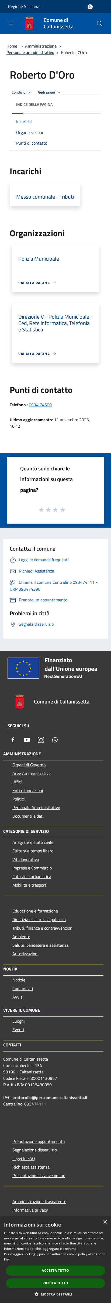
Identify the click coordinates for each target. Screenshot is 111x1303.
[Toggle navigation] (11, 23)
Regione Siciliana (23, 6)
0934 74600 (40, 404)
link (6, 1259)
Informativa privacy (30, 1210)
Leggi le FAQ (23, 1158)
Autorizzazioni (25, 953)
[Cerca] (99, 23)
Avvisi (17, 997)
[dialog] (55, 1259)
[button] (55, 1294)
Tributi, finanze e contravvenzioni (43, 928)
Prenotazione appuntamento (38, 1141)
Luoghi (18, 1021)
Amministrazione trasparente (39, 1201)
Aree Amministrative (31, 773)
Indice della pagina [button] (34, 104)
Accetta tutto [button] (55, 1270)
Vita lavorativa (25, 859)
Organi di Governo (29, 764)
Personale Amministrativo (36, 807)
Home (11, 46)
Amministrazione (41, 46)
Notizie (18, 980)
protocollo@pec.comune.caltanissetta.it (50, 1097)
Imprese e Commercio (32, 868)
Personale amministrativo (30, 52)
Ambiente (21, 936)
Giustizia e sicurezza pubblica (39, 919)
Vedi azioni (47, 92)
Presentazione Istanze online (38, 1175)
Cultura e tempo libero (32, 851)
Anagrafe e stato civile (32, 842)
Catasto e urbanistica (31, 876)
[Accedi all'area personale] (90, 7)
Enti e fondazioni (27, 790)
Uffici (17, 782)
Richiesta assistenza (31, 1167)
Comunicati (22, 988)
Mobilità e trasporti (29, 885)
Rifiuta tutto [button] (55, 1283)
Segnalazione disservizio (34, 1150)
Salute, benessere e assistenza (40, 945)
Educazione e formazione (35, 911)
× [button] (105, 1222)
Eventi (18, 1029)
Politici (18, 799)
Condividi (19, 92)
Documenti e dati (28, 816)
